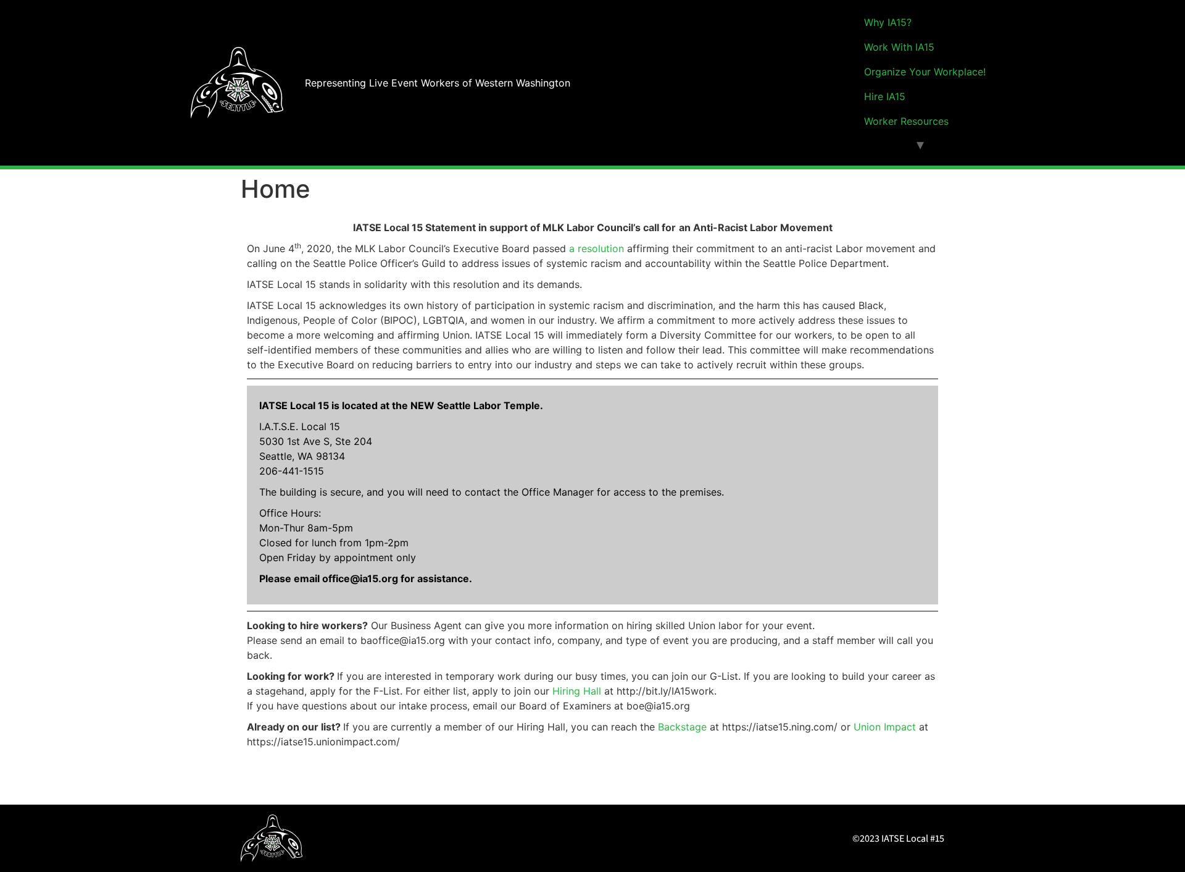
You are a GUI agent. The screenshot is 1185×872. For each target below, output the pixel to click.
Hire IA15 (884, 96)
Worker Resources (906, 121)
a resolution (596, 248)
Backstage (682, 727)
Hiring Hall (576, 691)
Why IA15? (888, 22)
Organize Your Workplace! (925, 72)
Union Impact (885, 727)
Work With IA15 (899, 47)
